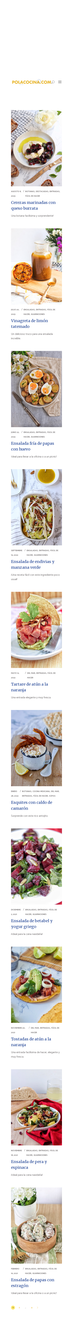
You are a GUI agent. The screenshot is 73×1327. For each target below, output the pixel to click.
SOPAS (52, 796)
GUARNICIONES (38, 314)
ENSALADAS (29, 309)
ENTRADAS (55, 191)
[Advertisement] (36, 38)
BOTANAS (30, 191)
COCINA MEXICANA (41, 791)
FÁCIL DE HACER (32, 196)
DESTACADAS (42, 191)
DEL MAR (31, 673)
